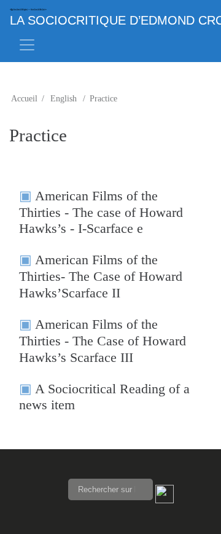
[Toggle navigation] (27, 45)
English (63, 98)
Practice (103, 98)
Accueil (24, 98)
